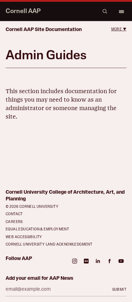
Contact (14, 214)
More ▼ (118, 29)
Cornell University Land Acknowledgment (49, 245)
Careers (14, 222)
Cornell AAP (23, 11)
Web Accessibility (24, 237)
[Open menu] (121, 11)
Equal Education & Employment (37, 229)
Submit (119, 290)
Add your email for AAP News (39, 278)
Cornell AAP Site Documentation (44, 29)
